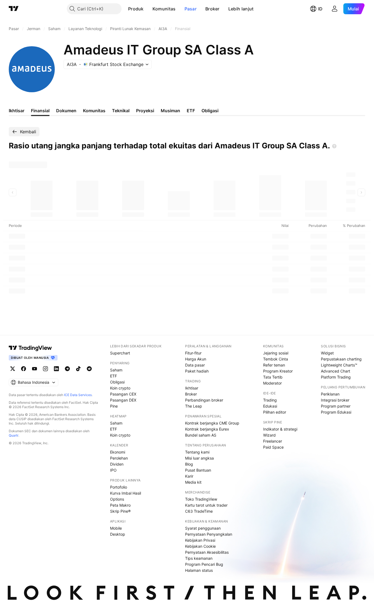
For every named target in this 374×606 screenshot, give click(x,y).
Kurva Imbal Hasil (125, 493)
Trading (270, 400)
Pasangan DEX (123, 400)
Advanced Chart (335, 371)
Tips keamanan (198, 558)
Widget (327, 353)
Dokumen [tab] (66, 110)
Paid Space (273, 447)
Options (117, 499)
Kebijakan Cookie (200, 546)
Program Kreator (278, 371)
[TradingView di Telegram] (67, 369)
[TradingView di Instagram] (45, 369)
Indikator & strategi (280, 429)
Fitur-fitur (193, 353)
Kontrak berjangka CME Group (212, 423)
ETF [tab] (191, 110)
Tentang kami (197, 452)
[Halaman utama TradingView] (14, 9)
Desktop (117, 534)
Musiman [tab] (170, 110)
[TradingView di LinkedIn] (56, 369)
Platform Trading (336, 377)
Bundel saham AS (200, 435)
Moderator (272, 383)
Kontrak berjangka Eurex (207, 429)
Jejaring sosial (275, 353)
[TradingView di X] (12, 369)
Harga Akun (195, 359)
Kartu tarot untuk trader (206, 505)
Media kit (193, 482)
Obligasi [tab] (210, 110)
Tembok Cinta (275, 359)
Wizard (269, 435)
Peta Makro (120, 505)
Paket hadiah (197, 371)
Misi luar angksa (199, 458)
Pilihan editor (274, 412)
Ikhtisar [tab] (16, 110)
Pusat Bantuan (198, 470)
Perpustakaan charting (341, 359)
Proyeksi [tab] (145, 110)
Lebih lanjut (241, 8)
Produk (136, 8)
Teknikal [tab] (121, 110)
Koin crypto (120, 388)
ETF (113, 376)
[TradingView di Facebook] (23, 369)
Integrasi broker (335, 400)
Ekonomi (117, 452)
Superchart (120, 353)
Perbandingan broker (204, 400)
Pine (114, 406)
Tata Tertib (273, 377)
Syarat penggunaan (203, 528)
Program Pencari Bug (204, 564)
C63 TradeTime (199, 511)
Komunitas (164, 8)
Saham (116, 370)
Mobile (116, 528)
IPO (113, 470)
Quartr (13, 435)
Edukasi (270, 406)
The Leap (193, 406)
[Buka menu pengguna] (334, 8)
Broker (212, 8)
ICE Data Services (78, 395)
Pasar (191, 8)
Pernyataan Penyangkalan (208, 534)
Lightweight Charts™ (339, 365)
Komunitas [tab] (94, 110)
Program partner (335, 406)
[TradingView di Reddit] (89, 369)
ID (320, 8)
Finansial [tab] (40, 110)
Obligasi (117, 382)
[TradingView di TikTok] (78, 369)
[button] (147, 8)
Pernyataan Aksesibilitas (207, 552)
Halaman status (199, 570)
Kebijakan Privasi (200, 540)
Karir (189, 476)
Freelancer (272, 441)
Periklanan (330, 394)
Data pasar (195, 365)
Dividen (116, 464)
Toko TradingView (201, 499)
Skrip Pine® (120, 511)
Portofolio (118, 487)
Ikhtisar (191, 388)
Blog (189, 464)
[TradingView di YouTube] (34, 369)
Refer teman (274, 365)
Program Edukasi (336, 412)
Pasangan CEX (123, 394)
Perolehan (119, 458)
